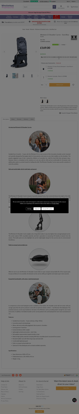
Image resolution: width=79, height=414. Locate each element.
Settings (29, 208)
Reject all (37, 208)
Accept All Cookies (48, 208)
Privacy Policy (55, 203)
